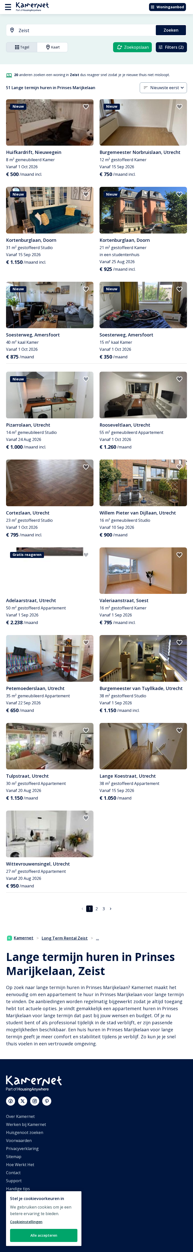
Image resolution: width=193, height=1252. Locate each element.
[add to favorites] (85, 106)
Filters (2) (174, 47)
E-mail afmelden (21, 1197)
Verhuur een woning (25, 1221)
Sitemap (13, 1156)
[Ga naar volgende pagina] (110, 908)
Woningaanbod (170, 7)
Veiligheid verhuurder (26, 1237)
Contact (13, 1172)
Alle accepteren (43, 1235)
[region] (43, 1218)
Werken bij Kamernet (26, 1124)
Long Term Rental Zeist (65, 938)
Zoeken (171, 30)
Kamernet (23, 938)
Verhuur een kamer (24, 1229)
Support (14, 1180)
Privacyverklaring (22, 1148)
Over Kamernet (20, 1116)
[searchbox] (85, 30)
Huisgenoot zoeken (24, 1132)
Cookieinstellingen (26, 1221)
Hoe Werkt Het (20, 1164)
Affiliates (14, 1205)
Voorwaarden (19, 1140)
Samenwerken (19, 1213)
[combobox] (78, 30)
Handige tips (18, 1188)
